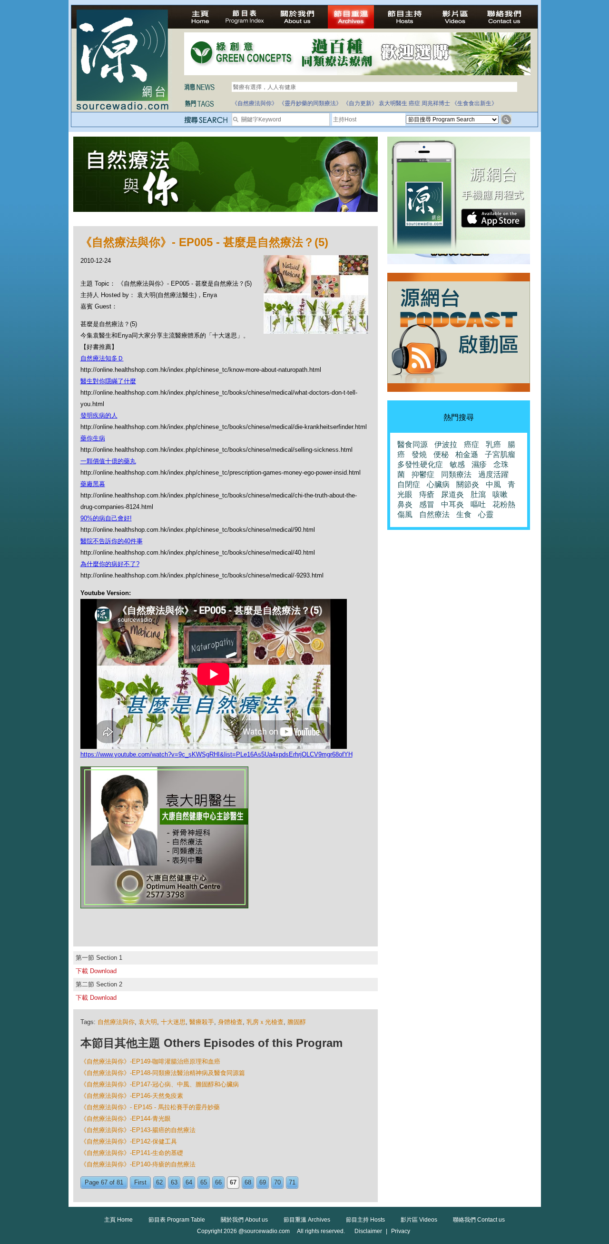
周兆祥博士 (436, 103)
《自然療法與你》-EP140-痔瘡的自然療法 (138, 1164)
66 (218, 1182)
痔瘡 (426, 494)
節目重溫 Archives (307, 1219)
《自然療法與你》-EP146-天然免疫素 (131, 1095)
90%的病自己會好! (106, 518)
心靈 (485, 514)
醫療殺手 (201, 1021)
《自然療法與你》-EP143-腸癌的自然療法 (138, 1130)
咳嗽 (500, 494)
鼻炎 (405, 504)
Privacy (400, 1231)
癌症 (414, 103)
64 (189, 1182)
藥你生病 (92, 438)
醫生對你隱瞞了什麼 (108, 381)
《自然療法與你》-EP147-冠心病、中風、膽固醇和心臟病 (159, 1084)
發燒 (419, 454)
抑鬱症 (423, 474)
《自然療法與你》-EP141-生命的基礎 (131, 1152)
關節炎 (467, 484)
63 (174, 1182)
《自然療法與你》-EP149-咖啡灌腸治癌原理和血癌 (150, 1061)
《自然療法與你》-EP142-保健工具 (128, 1141)
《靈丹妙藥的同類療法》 (310, 103)
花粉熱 (503, 504)
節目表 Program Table (176, 1219)
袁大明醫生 (393, 103)
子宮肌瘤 (500, 454)
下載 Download (96, 971)
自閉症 (408, 484)
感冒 (426, 504)
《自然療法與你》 (254, 103)
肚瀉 (478, 494)
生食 (463, 514)
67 (233, 1182)
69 (262, 1182)
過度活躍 (493, 474)
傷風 (405, 514)
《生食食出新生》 (474, 103)
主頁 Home (118, 1219)
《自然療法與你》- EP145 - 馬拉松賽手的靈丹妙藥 (150, 1107)
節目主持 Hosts (365, 1219)
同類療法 (456, 474)
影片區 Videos (419, 1219)
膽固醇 (296, 1021)
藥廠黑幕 (92, 484)
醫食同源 (412, 444)
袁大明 (147, 1021)
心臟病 (438, 484)
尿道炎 (452, 494)
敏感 (457, 464)
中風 (493, 484)
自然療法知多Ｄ (102, 358)
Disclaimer (368, 1231)
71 (292, 1182)
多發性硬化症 (420, 464)
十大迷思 (173, 1021)
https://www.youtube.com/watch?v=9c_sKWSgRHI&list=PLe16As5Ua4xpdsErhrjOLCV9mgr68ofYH (216, 754)
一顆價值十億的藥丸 (108, 461)
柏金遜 (466, 454)
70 (277, 1182)
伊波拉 (445, 444)
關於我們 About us (244, 1219)
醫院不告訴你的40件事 (111, 541)
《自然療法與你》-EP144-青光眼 (125, 1118)
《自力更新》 (360, 103)
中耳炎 (452, 504)
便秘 (441, 454)
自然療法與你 (116, 1021)
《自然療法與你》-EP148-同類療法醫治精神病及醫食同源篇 (162, 1072)
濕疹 (479, 464)
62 (159, 1182)
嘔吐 (478, 504)
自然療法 (434, 514)
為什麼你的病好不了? (109, 563)
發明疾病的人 (99, 415)
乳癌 (493, 444)
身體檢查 (230, 1021)
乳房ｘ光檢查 (265, 1021)
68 (248, 1182)
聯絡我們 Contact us (479, 1219)
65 (203, 1182)
